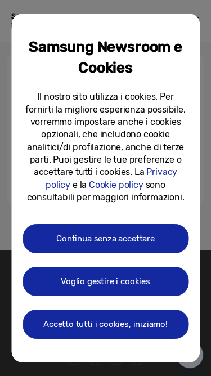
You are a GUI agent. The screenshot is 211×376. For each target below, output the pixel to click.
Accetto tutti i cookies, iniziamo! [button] (105, 324)
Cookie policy (116, 185)
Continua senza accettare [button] (105, 239)
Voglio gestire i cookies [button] (105, 281)
